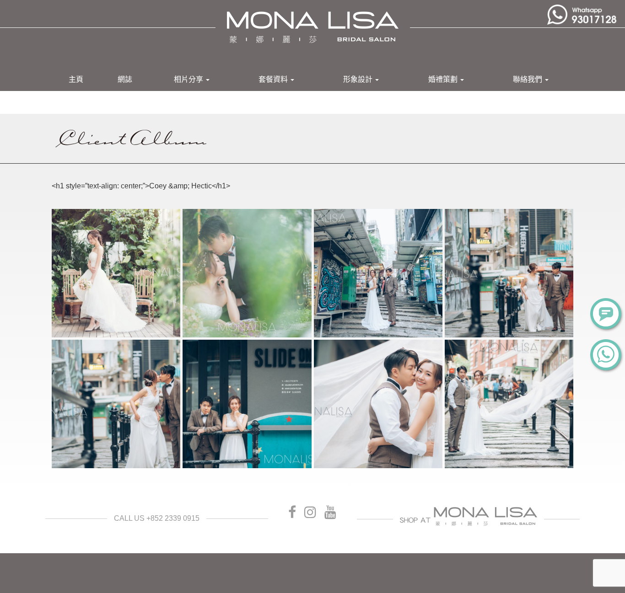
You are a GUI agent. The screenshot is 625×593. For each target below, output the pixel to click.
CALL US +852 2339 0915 (156, 518)
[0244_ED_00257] (247, 404)
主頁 (76, 79)
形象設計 (358, 79)
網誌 (125, 79)
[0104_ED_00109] (247, 273)
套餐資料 (274, 79)
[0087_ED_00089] (116, 273)
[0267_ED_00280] (509, 404)
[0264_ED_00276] (378, 404)
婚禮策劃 (443, 79)
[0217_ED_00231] (509, 273)
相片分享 (189, 79)
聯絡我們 (528, 79)
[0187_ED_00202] (378, 273)
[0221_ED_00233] (116, 404)
